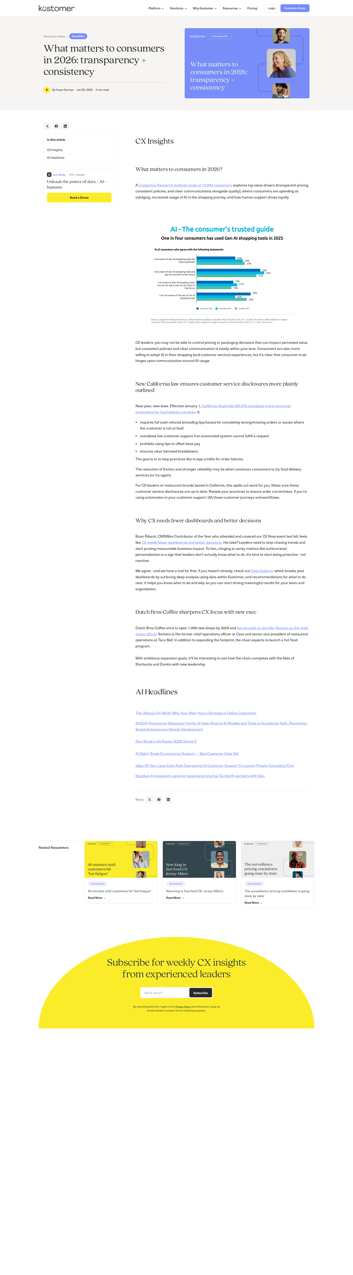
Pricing (252, 8)
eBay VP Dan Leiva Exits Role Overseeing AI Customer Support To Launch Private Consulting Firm (214, 765)
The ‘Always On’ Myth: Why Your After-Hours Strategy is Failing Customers (195, 713)
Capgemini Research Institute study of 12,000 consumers (185, 185)
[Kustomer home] (57, 8)
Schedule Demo (295, 8)
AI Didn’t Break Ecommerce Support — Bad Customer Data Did (187, 753)
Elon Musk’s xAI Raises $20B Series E (166, 741)
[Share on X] (47, 126)
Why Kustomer (203, 8)
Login (271, 8)
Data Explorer (262, 570)
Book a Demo (79, 197)
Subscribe (200, 993)
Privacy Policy (182, 1006)
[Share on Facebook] (56, 126)
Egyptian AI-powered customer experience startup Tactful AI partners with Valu (200, 775)
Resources (230, 8)
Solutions (176, 8)
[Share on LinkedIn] (65, 126)
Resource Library (54, 36)
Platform (155, 8)
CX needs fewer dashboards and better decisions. (182, 542)
